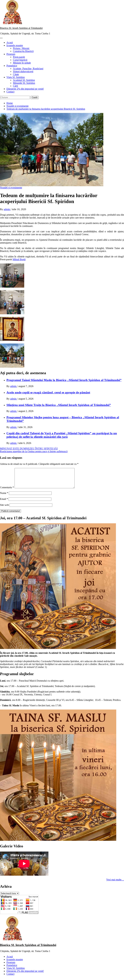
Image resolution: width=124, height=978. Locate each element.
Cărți (15, 86)
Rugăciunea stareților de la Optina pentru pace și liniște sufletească (33, 451)
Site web (4, 505)
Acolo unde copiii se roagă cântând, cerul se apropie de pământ (48, 392)
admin (7, 209)
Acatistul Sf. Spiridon (24, 80)
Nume (4, 493)
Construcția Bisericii (23, 51)
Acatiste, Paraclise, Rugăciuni (28, 68)
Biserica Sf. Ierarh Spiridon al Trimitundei (21, 28)
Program (10, 54)
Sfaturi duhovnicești (23, 71)
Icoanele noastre (14, 45)
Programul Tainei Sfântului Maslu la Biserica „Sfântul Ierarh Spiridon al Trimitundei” (64, 380)
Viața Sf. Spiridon (15, 77)
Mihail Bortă (19, 259)
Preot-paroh (19, 57)
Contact (10, 91)
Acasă (9, 42)
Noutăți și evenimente (11, 187)
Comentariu (7, 487)
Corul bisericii (20, 59)
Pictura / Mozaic (21, 48)
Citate (16, 74)
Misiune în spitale (22, 62)
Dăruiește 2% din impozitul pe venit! (25, 88)
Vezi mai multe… (115, 879)
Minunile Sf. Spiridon (24, 83)
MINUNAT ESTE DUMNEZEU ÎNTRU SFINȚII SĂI (29, 448)
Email (4, 499)
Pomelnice (11, 65)
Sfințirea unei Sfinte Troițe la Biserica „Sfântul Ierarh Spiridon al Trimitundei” (58, 405)
